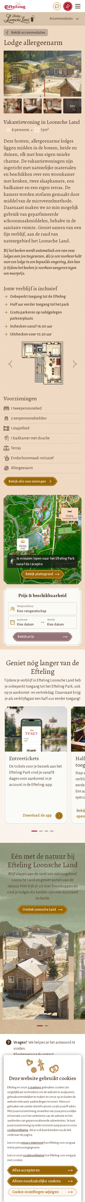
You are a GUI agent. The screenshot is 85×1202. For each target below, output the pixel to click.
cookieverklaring (17, 1130)
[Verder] (74, 364)
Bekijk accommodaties (28, 32)
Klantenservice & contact (34, 1054)
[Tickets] (67, 6)
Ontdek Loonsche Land (39, 909)
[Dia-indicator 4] (52, 831)
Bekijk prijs (26, 636)
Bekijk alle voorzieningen (27, 481)
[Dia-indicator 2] (41, 831)
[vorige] (10, 364)
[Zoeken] (56, 6)
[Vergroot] (42, 363)
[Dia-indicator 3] (46, 831)
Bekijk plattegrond (39, 574)
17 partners (34, 1087)
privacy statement (32, 1142)
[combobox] (42, 608)
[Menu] (77, 6)
